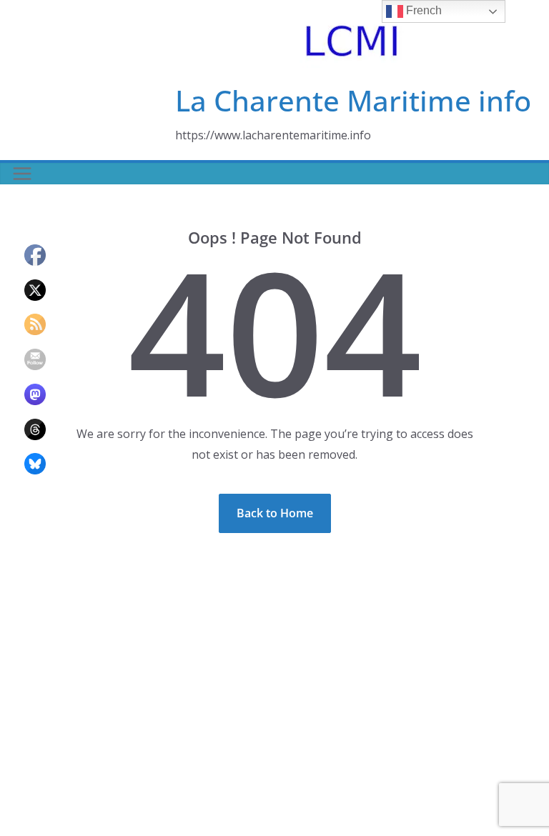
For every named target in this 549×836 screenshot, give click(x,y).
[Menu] (22, 173)
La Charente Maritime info (353, 100)
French (422, 10)
